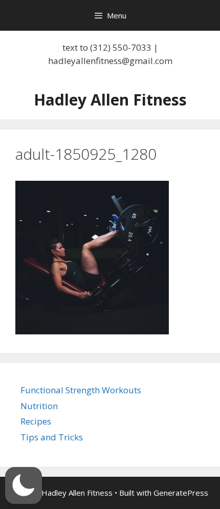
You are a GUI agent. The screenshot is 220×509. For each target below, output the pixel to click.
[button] (23, 485)
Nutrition (39, 406)
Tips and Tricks (51, 437)
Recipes (35, 421)
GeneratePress (180, 492)
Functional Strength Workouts (80, 390)
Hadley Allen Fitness (110, 99)
